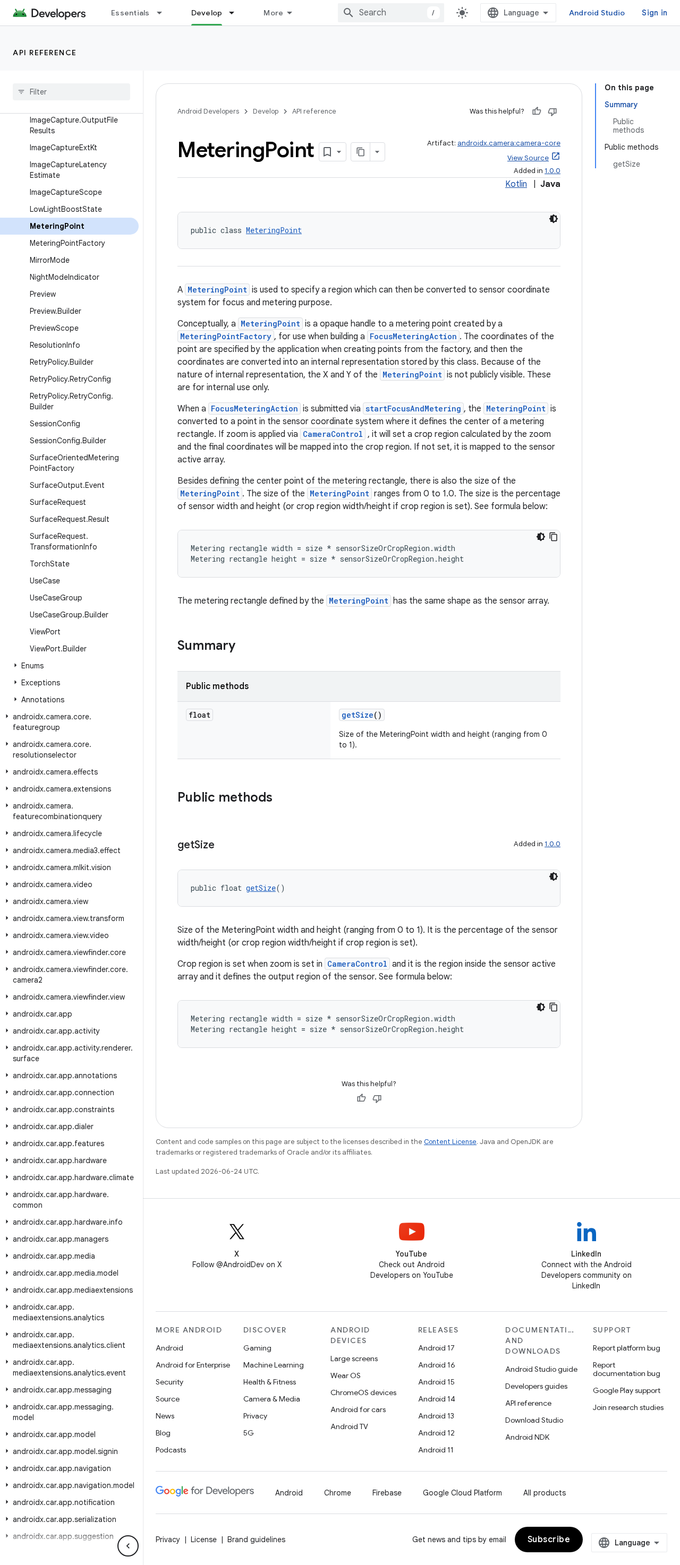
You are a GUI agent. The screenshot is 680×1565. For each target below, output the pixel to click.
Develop (207, 13)
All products (544, 1493)
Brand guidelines (256, 1539)
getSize (357, 715)
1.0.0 (552, 170)
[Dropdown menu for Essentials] (164, 12)
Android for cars (358, 1409)
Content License (450, 1141)
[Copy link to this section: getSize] (225, 845)
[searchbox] (71, 91)
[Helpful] (537, 111)
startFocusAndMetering (413, 408)
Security (169, 1382)
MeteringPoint (274, 230)
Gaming (257, 1348)
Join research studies (628, 1407)
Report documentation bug (626, 1369)
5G (248, 1433)
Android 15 (436, 1382)
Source (168, 1399)
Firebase (387, 1493)
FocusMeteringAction (413, 336)
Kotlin (516, 184)
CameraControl (333, 434)
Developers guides (536, 1386)
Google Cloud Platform (462, 1493)
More (273, 13)
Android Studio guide (541, 1369)
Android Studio (597, 13)
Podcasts (171, 1450)
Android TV (349, 1426)
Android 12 (436, 1433)
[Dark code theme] (553, 218)
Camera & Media (271, 1399)
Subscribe (549, 1539)
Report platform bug (626, 1348)
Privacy (255, 1416)
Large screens (354, 1358)
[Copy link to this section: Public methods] (283, 798)
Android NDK (527, 1437)
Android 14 (436, 1399)
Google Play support (626, 1390)
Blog (163, 1433)
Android (169, 1348)
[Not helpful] (552, 111)
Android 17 (436, 1348)
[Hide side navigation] (128, 1546)
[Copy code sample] (553, 536)
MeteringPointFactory (225, 336)
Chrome (337, 1493)
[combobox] (391, 12)
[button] (69, 665)
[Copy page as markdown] (360, 152)
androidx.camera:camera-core (508, 143)
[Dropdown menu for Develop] (236, 12)
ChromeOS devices (363, 1392)
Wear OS (345, 1375)
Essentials (130, 13)
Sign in (654, 13)
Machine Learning (273, 1365)
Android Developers (208, 111)
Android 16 (436, 1365)
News (165, 1416)
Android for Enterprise (193, 1365)
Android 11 (436, 1450)
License (204, 1539)
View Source (528, 157)
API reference (45, 52)
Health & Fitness (269, 1382)
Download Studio (534, 1420)
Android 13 (436, 1416)
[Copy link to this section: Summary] (246, 646)
